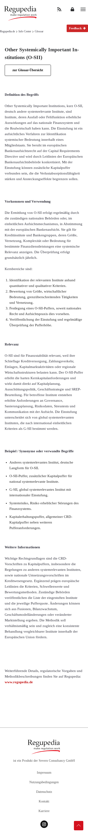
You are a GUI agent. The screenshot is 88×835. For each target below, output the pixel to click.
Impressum (44, 772)
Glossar (39, 31)
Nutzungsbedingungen (44, 782)
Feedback (75, 28)
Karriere (44, 811)
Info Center (25, 31)
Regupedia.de (7, 31)
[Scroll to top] (78, 825)
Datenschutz (44, 792)
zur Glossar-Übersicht (27, 70)
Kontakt (44, 801)
